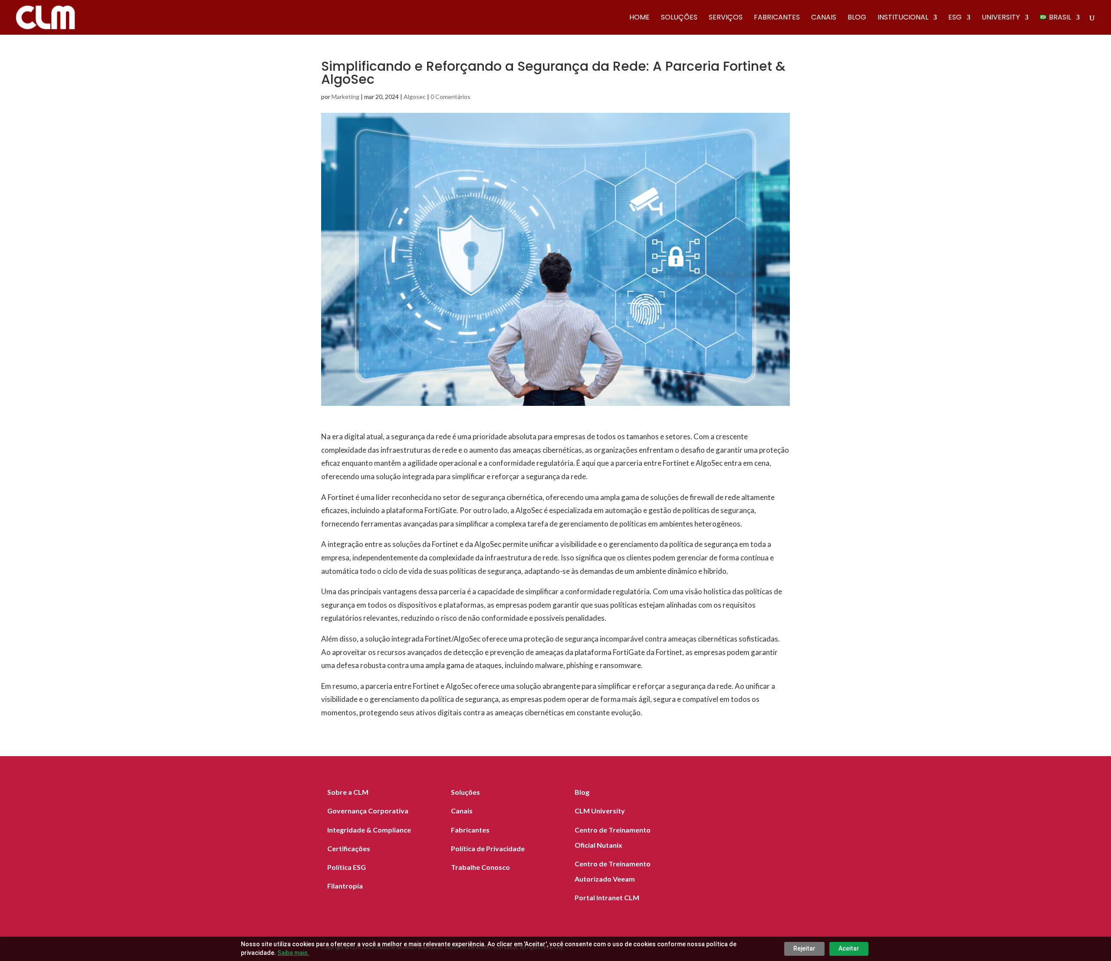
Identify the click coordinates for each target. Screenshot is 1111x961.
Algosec (415, 96)
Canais (823, 18)
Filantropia (345, 886)
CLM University (600, 810)
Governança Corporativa (367, 810)
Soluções (679, 18)
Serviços (726, 18)
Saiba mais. (293, 952)
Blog (857, 18)
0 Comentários (450, 96)
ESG (955, 18)
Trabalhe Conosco (480, 867)
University (1001, 18)
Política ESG (346, 867)
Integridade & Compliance (369, 830)
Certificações (348, 848)
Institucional (903, 18)
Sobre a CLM (347, 792)
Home (639, 18)
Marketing (345, 96)
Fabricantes (777, 18)
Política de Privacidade (488, 848)
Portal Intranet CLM (607, 897)
